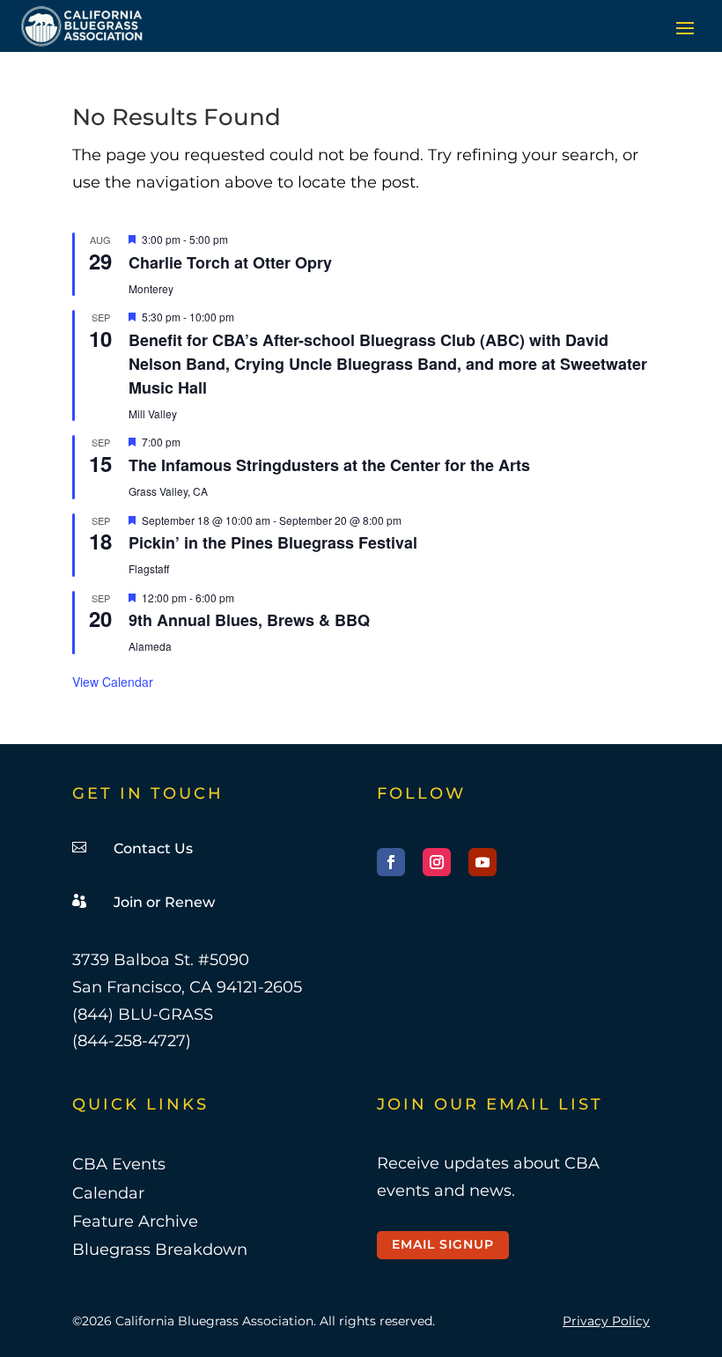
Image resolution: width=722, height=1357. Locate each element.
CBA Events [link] (119, 1164)
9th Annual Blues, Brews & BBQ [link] (249, 619)
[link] (82, 26)
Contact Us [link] (153, 848)
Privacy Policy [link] (606, 1321)
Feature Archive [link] (135, 1221)
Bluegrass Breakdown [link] (159, 1249)
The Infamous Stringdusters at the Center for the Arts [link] (329, 465)
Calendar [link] (108, 1193)
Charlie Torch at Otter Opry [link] (230, 262)
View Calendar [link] (112, 681)
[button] (685, 27)
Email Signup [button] (443, 1244)
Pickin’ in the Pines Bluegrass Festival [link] (273, 542)
